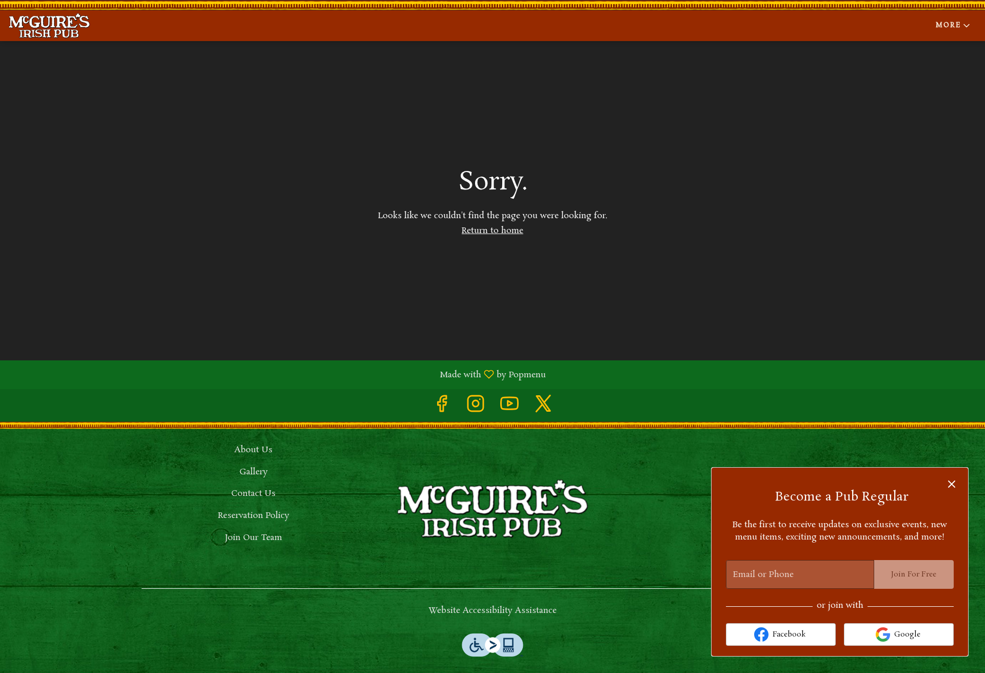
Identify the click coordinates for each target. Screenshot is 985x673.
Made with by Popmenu (277, 374)
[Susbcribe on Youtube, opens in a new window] (509, 407)
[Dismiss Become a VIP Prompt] (951, 484)
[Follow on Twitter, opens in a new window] (543, 407)
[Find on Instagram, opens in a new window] (475, 407)
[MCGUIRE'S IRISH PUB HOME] (54, 26)
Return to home (492, 231)
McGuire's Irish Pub (492, 509)
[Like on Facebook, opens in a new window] (441, 407)
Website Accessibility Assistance (492, 611)
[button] (954, 25)
